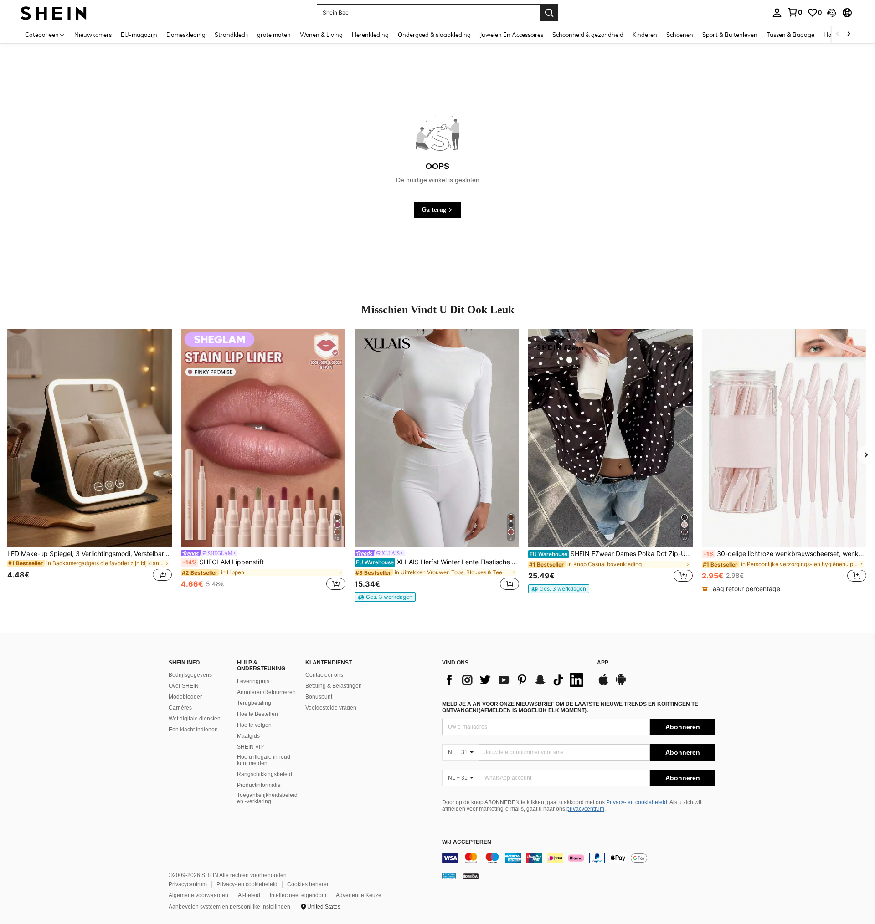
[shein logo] (54, 12)
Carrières (180, 707)
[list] (515, 680)
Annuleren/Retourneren (266, 692)
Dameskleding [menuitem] (186, 34)
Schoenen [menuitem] (679, 34)
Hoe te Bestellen (257, 714)
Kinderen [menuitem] (645, 34)
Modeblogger (185, 697)
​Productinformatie (259, 785)
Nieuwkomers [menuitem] (93, 34)
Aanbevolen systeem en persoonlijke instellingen (229, 907)
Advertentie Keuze (358, 895)
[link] (795, 12)
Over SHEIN (184, 686)
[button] (831, 12)
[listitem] (89, 460)
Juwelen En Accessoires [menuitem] (511, 34)
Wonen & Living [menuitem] (321, 34)
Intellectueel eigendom (298, 895)
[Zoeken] (549, 12)
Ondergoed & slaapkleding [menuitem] (434, 34)
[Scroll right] (848, 34)
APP (602, 663)
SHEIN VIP (250, 747)
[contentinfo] (578, 858)
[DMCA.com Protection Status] (471, 876)
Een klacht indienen (193, 729)
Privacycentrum (188, 884)
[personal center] (777, 12)
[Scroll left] (837, 34)
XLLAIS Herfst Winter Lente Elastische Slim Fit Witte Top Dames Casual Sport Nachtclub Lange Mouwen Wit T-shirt (437, 562)
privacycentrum (585, 809)
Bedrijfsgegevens (190, 675)
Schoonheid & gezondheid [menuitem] (587, 34)
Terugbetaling (254, 703)
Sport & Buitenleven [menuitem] (729, 34)
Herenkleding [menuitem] (370, 34)
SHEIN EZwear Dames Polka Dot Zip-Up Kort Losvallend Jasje (611, 553)
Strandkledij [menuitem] (231, 34)
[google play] (620, 684)
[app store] (603, 684)
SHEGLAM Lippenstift (223, 562)
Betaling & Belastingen (333, 686)
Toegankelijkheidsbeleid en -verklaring (267, 798)
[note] (385, 597)
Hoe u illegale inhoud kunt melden (263, 760)
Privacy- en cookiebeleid (636, 802)
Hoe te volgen (254, 725)
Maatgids (248, 736)
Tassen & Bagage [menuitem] (790, 34)
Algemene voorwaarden (198, 895)
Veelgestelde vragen (330, 707)
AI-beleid (249, 895)
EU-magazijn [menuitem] (139, 34)
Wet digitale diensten (195, 718)
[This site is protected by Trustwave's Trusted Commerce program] (449, 876)
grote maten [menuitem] (274, 34)
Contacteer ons (324, 675)
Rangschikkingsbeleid (264, 774)
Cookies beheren (308, 884)
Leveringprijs (253, 681)
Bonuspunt (318, 697)
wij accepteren (466, 842)
